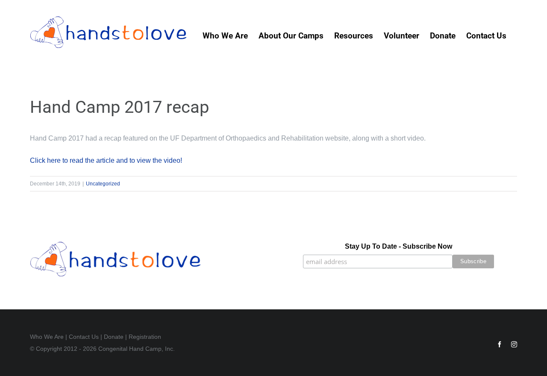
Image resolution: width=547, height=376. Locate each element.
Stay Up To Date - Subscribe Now (398, 246)
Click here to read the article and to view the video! (106, 160)
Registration (145, 336)
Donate (114, 336)
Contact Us (84, 336)
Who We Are (47, 336)
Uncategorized (103, 184)
